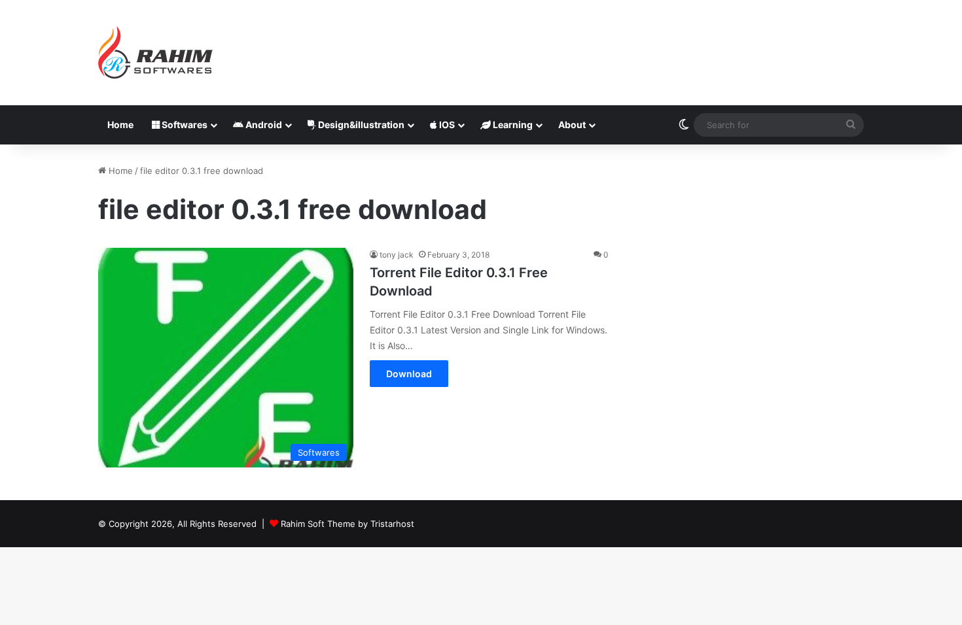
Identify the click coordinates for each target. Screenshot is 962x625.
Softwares (183, 124)
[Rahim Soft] (155, 52)
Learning (512, 124)
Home (120, 124)
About (572, 124)
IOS (446, 124)
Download (409, 373)
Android (262, 124)
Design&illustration (360, 124)
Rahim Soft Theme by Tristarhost (347, 523)
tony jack (397, 255)
